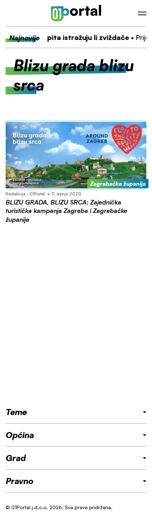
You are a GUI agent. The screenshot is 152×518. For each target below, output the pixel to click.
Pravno (20, 481)
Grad (16, 458)
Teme (16, 412)
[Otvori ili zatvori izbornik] (142, 13)
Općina (20, 435)
